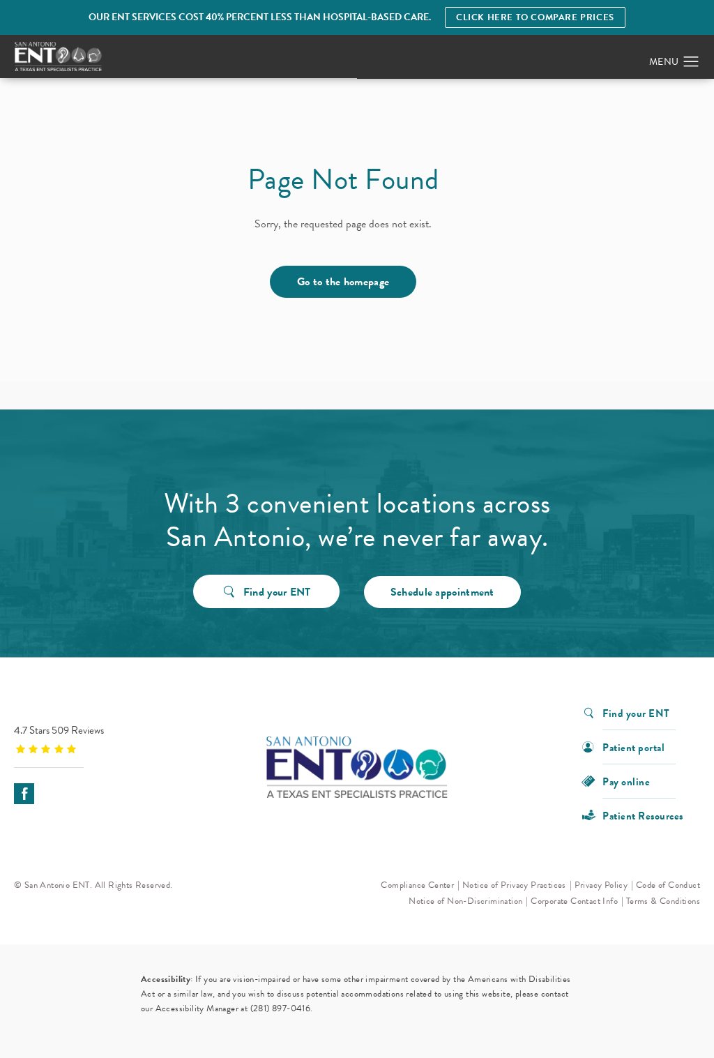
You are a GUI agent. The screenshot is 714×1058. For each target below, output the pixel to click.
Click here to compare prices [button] (535, 17)
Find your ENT (277, 592)
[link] (101, 739)
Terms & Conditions (663, 901)
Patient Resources (642, 815)
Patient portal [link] (633, 746)
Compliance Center (417, 885)
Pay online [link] (626, 780)
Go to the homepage (343, 281)
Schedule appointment (442, 592)
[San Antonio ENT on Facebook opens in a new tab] (24, 793)
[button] (691, 62)
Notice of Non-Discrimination (465, 901)
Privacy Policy (601, 885)
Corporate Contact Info (574, 901)
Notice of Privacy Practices (514, 885)
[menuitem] (24, 793)
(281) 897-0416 (280, 1008)
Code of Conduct (668, 885)
